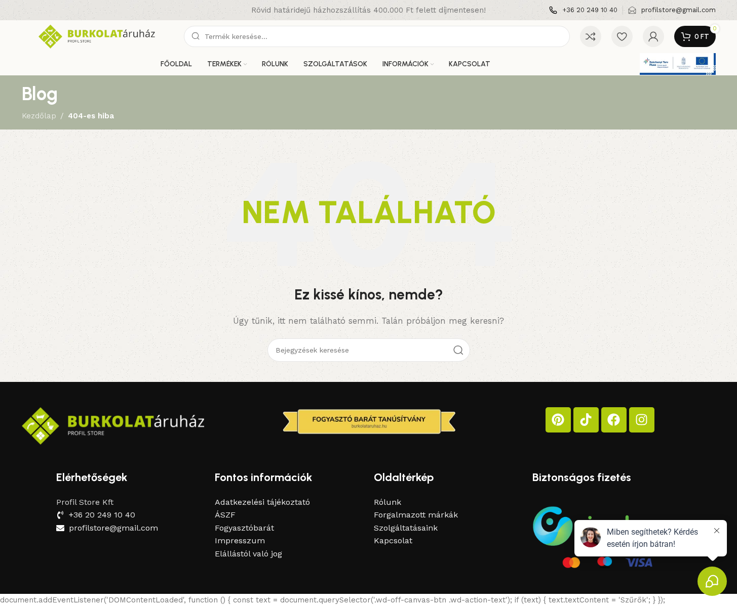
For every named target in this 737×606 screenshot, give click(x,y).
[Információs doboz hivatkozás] (583, 10)
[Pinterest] (558, 419)
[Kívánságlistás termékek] (622, 36)
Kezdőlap (39, 115)
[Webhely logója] (98, 35)
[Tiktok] (586, 419)
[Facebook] (614, 419)
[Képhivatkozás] (113, 424)
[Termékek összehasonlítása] (590, 36)
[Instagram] (641, 419)
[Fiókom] (653, 36)
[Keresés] (458, 350)
